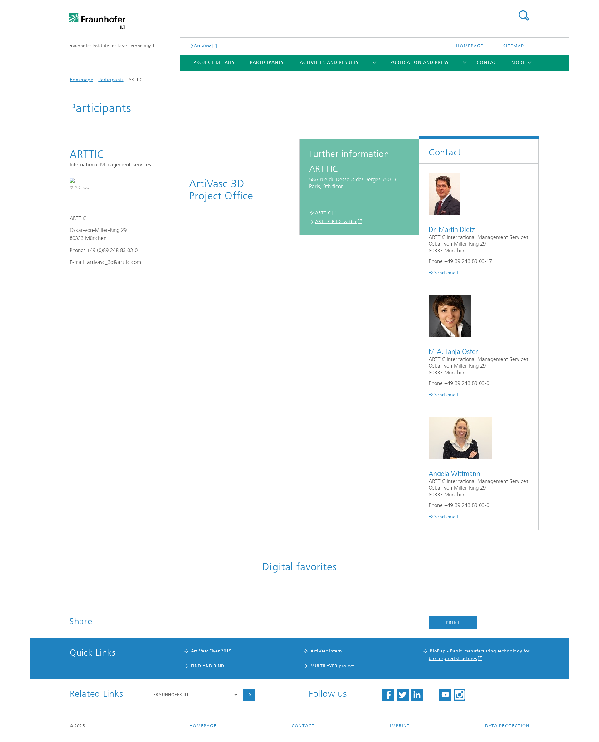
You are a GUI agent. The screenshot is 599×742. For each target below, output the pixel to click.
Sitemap (513, 46)
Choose (249, 695)
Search (523, 15)
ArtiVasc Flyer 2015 (211, 651)
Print (453, 622)
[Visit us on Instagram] (459, 695)
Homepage (469, 46)
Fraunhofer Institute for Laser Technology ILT (113, 45)
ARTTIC (323, 213)
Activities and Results (329, 62)
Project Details (214, 62)
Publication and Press (419, 62)
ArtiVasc (202, 45)
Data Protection (507, 726)
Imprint (400, 726)
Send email (446, 273)
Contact (488, 62)
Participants (267, 62)
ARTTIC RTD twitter (336, 221)
